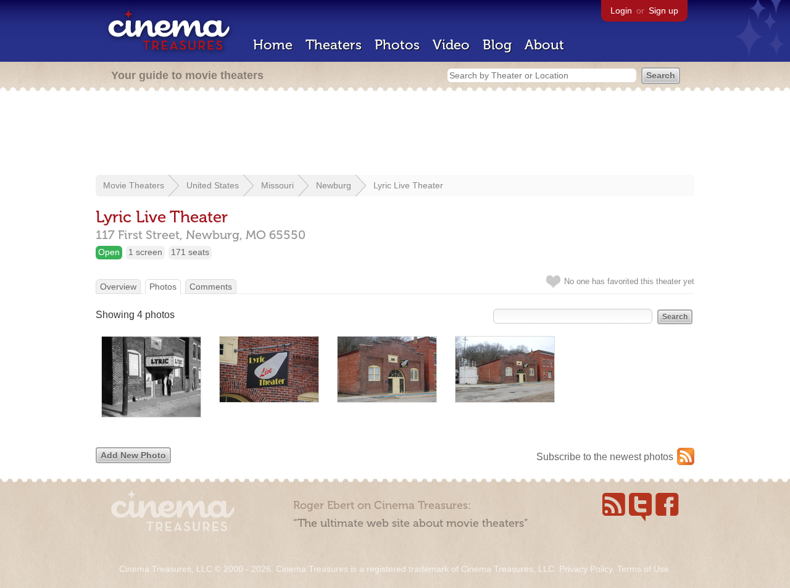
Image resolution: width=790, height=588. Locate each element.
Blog (497, 44)
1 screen (145, 252)
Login (621, 10)
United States (212, 185)
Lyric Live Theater (408, 185)
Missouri (277, 185)
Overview (118, 287)
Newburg (333, 185)
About (544, 44)
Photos (397, 44)
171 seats (190, 252)
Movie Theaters (133, 185)
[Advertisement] (395, 134)
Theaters (334, 44)
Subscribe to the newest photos (604, 457)
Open (109, 252)
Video (451, 44)
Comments (210, 287)
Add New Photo (133, 455)
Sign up (663, 10)
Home (273, 44)
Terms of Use (643, 569)
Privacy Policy (585, 569)
